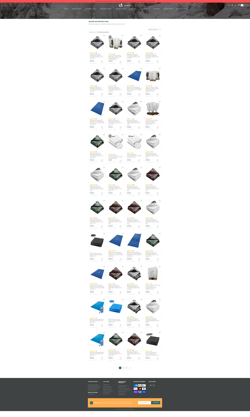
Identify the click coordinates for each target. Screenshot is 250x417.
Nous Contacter (181, 8)
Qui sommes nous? (122, 391)
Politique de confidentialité (124, 388)
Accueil (66, 8)
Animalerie (133, 8)
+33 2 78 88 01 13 (91, 394)
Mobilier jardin (106, 384)
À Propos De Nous (168, 8)
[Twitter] (150, 385)
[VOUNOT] (102, 61)
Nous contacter (121, 393)
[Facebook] (153, 385)
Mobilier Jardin (76, 8)
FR (242, 5)
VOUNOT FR (124, 409)
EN (247, 5)
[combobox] (154, 29)
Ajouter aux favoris (104, 35)
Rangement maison (120, 8)
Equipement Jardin (90, 8)
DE (244, 5)
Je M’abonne (156, 402)
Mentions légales (121, 394)
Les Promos (156, 8)
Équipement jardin (107, 386)
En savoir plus (93, 390)
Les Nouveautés (145, 8)
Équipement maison (105, 8)
